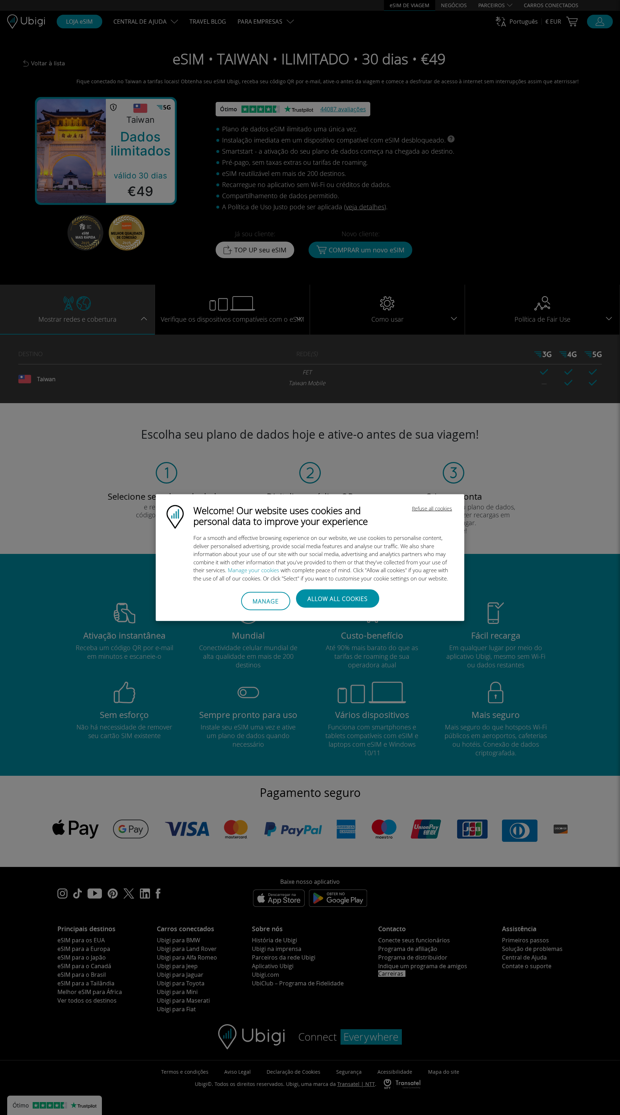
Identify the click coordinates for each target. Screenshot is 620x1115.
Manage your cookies (253, 570)
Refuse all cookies (432, 508)
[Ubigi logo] (175, 516)
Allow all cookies (337, 599)
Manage (266, 601)
